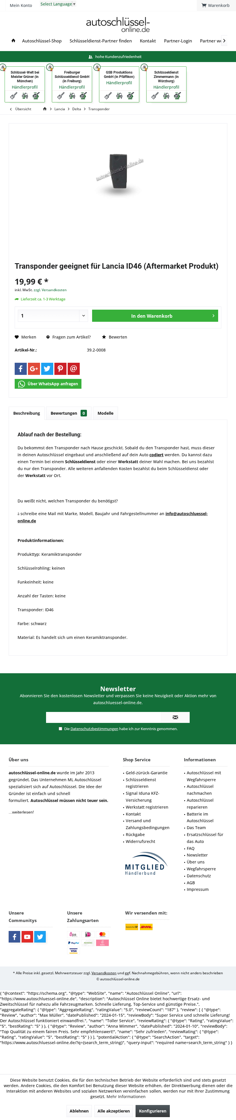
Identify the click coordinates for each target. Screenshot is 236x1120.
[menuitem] (216, 5)
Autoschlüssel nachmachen (200, 790)
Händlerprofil (25, 87)
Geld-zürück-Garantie (147, 772)
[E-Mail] (74, 369)
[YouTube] (27, 937)
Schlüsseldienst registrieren (141, 783)
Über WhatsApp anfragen (52, 383)
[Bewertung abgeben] (118, 274)
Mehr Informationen (126, 1096)
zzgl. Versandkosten (50, 289)
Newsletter (197, 855)
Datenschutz (199, 875)
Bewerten (117, 337)
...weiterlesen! (21, 812)
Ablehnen (79, 1111)
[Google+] (34, 369)
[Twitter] (47, 369)
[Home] (13, 41)
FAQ (191, 848)
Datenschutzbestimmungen (94, 728)
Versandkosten (104, 973)
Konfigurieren (152, 1111)
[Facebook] (21, 369)
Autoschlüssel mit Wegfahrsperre (204, 776)
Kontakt (133, 814)
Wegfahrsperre (201, 869)
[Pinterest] (60, 369)
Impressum (198, 889)
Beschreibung (26, 413)
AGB (191, 882)
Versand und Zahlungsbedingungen (148, 824)
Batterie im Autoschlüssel (200, 817)
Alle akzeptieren (114, 1111)
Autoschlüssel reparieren (200, 803)
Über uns (196, 862)
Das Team (196, 827)
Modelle (105, 413)
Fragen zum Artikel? (71, 337)
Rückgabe (135, 834)
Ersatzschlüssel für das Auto (205, 838)
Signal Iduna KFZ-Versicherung (142, 796)
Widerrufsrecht (140, 841)
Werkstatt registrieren (147, 807)
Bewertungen (68, 413)
